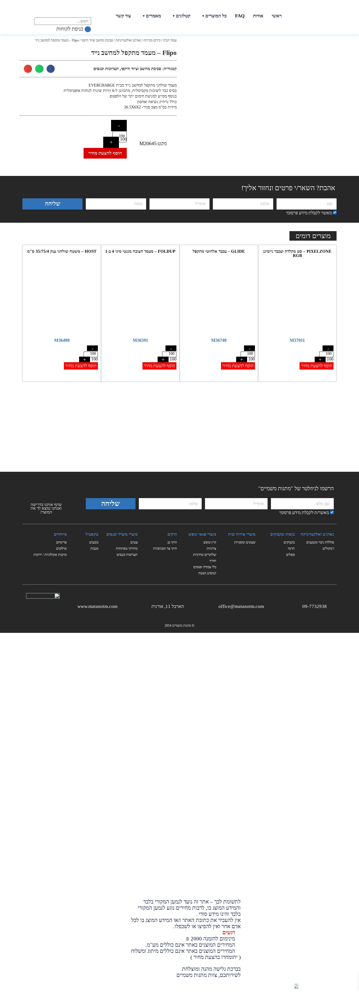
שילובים (61, 548)
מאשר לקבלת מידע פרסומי (309, 212)
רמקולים (328, 548)
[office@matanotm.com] (268, 605)
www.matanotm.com (97, 606)
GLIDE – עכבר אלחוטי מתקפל (219, 251)
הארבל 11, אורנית (167, 606)
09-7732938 (314, 606)
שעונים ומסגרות (245, 542)
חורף (213, 561)
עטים (134, 542)
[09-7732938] (331, 605)
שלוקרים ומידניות (204, 554)
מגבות (94, 548)
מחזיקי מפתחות (127, 548)
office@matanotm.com (241, 606)
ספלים (290, 554)
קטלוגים (183, 15)
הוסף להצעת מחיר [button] (316, 365)
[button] (51, 69)
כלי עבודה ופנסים (204, 567)
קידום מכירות (152, 40)
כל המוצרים (216, 15)
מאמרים (153, 15)
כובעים (93, 542)
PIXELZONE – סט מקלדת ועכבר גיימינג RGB (297, 253)
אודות (258, 15)
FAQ (240, 15)
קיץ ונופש (209, 542)
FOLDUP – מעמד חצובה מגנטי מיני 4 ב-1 (140, 251)
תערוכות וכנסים (106, 68)
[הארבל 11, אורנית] (188, 605)
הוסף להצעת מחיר (105, 153)
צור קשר (123, 15)
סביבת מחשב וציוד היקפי (97, 40)
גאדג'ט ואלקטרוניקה (128, 40)
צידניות (211, 548)
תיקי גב (172, 542)
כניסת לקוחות (70, 29)
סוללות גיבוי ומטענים (320, 542)
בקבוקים (289, 542)
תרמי (291, 548)
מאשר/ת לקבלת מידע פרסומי (304, 512)
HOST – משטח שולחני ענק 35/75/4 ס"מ (61, 251)
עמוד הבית (170, 40)
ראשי (277, 15)
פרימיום (61, 542)
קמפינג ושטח (207, 573)
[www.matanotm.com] (122, 605)
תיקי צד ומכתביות (165, 548)
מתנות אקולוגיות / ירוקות (50, 554)
